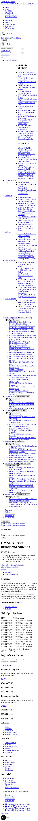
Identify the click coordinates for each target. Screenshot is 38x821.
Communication (10, 396)
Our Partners (9, 770)
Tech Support (9, 780)
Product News (10, 24)
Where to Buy (9, 28)
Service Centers (10, 782)
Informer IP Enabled (16, 370)
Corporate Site (10, 766)
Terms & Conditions (12, 788)
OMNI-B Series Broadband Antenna (21, 403)
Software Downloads (12, 750)
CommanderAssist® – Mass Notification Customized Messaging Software (22, 454)
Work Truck (9, 13)
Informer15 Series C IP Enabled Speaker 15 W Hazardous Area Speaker (22, 376)
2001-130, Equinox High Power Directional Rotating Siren (20, 323)
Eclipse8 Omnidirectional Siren (19, 341)
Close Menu (5, 521)
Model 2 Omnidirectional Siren (19, 347)
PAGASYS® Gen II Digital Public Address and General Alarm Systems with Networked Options (23, 504)
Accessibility (9, 801)
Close (3, 537)
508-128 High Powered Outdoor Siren (22, 326)
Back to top (5, 814)
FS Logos (8, 752)
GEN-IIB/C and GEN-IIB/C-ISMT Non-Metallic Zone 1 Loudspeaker (23, 500)
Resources (8, 20)
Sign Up (3, 679)
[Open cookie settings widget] (3, 817)
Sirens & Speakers (11, 318)
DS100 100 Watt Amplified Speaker (21, 328)
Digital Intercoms (11, 463)
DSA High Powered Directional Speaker (22, 335)
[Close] (2, 534)
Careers (7, 768)
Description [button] (20, 618)
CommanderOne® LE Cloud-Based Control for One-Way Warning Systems (22, 458)
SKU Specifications (11, 574)
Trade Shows (9, 26)
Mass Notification (11, 17)
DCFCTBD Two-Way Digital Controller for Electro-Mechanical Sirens (23, 425)
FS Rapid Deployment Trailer (19, 343)
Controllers (8, 410)
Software (8, 442)
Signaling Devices (11, 15)
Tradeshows (9, 764)
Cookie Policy (10, 799)
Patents (7, 748)
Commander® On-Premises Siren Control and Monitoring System (23, 447)
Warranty (8, 786)
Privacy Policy (10, 797)
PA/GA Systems (10, 494)
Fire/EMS (8, 11)
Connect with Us (6, 665)
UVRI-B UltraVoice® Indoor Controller (22, 438)
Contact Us (9, 784)
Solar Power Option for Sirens (19, 440)
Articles (7, 22)
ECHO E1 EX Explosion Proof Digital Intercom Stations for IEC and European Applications (22, 481)
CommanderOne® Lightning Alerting (21, 461)
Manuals (8, 609)
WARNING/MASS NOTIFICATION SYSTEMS (18, 4)
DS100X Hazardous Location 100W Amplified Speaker (21, 332)
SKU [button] (3, 618)
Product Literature (11, 607)
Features (8, 572)
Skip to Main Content (8, 2)
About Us (8, 760)
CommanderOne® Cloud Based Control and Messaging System (22, 451)
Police (7, 9)
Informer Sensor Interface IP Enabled (21, 356)
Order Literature (10, 743)
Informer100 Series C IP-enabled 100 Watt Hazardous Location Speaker (21, 353)
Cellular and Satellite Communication (21, 408)
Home (7, 7)
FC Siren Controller (15, 415)
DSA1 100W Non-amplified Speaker (21, 330)
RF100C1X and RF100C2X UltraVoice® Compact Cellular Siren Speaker (21, 392)
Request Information (17, 565)
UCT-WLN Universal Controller (20, 428)
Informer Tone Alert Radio (18, 345)
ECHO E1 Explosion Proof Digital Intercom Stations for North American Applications (21, 487)
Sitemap (7, 795)
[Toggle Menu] (2, 57)
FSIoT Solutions (14, 401)
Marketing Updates (11, 746)
